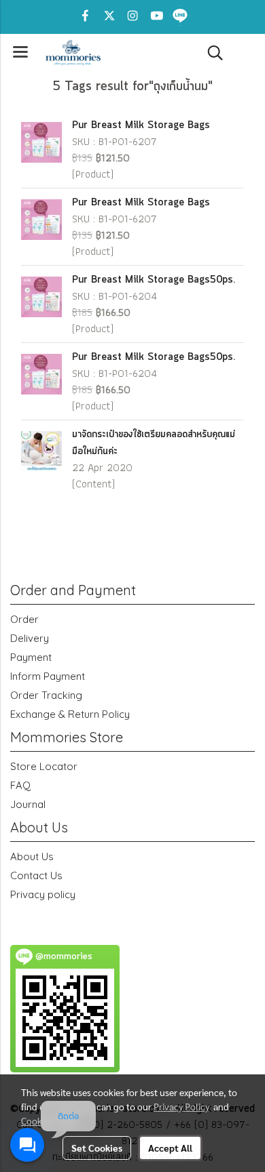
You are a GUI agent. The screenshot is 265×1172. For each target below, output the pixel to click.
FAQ (20, 785)
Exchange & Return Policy (70, 714)
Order (24, 619)
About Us (32, 856)
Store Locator (43, 766)
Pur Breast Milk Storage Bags (141, 125)
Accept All (170, 1147)
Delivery (29, 638)
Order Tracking (46, 695)
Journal (28, 804)
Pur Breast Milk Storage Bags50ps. (153, 279)
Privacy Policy (181, 1106)
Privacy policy (42, 894)
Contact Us (36, 875)
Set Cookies (96, 1147)
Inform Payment (47, 676)
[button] (210, 52)
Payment (31, 657)
